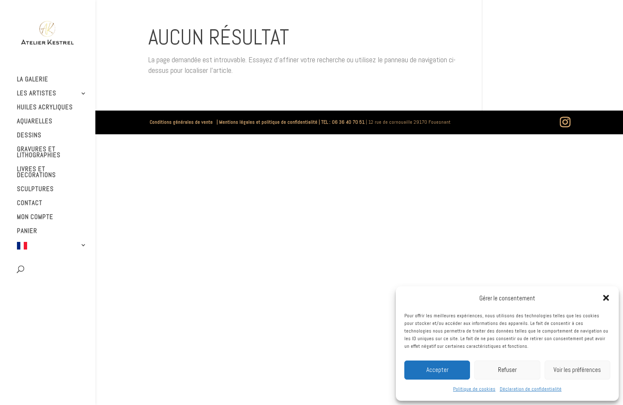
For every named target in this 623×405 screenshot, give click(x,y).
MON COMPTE (35, 217)
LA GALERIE (32, 79)
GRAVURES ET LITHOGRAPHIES (39, 152)
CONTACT (29, 203)
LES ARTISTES (36, 93)
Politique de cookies (474, 389)
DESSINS (29, 135)
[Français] (56, 250)
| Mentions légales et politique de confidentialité (266, 122)
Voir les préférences (577, 370)
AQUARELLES (35, 121)
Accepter (437, 370)
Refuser (507, 370)
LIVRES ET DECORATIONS (36, 172)
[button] (606, 298)
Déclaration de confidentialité (531, 389)
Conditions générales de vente (182, 122)
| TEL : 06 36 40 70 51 (341, 122)
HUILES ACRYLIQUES (45, 107)
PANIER (27, 231)
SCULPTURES (35, 189)
